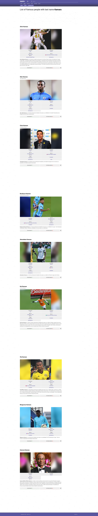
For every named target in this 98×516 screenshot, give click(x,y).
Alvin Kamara (24, 26)
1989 (53, 381)
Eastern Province (54, 315)
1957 (32, 153)
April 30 (29, 477)
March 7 (29, 267)
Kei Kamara (23, 286)
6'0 (52, 385)
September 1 (29, 314)
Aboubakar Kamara (25, 239)
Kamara (51, 51)
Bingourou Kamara (25, 405)
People (21, 3)
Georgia (56, 54)
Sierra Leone (49, 315)
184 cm (50, 385)
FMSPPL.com (29, 514)
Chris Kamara (24, 125)
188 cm (29, 318)
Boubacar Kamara (25, 193)
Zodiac (32, 3)
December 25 (29, 153)
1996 (53, 429)
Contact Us (75, 514)
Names (25, 3)
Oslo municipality (32, 385)
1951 (32, 477)
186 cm (29, 157)
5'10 (31, 271)
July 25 (29, 54)
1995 (32, 54)
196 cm (50, 433)
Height (39, 3)
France (52, 267)
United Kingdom (50, 154)
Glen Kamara (24, 77)
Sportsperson (51, 57)
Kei (30, 311)
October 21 (50, 429)
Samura (30, 474)
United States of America (50, 54)
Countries (35, 3)
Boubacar (30, 219)
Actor (51, 159)
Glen (30, 102)
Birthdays (28, 3)
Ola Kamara (23, 357)
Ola (30, 382)
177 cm (29, 271)
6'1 (31, 157)
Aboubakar (30, 264)
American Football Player (30, 57)
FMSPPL (22, 1)
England (54, 154)
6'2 (31, 318)
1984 (32, 314)
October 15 (50, 381)
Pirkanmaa (51, 105)
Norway (28, 385)
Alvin (30, 51)
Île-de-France (32, 433)
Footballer (51, 108)
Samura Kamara (25, 450)
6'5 (52, 433)
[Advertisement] (49, 18)
